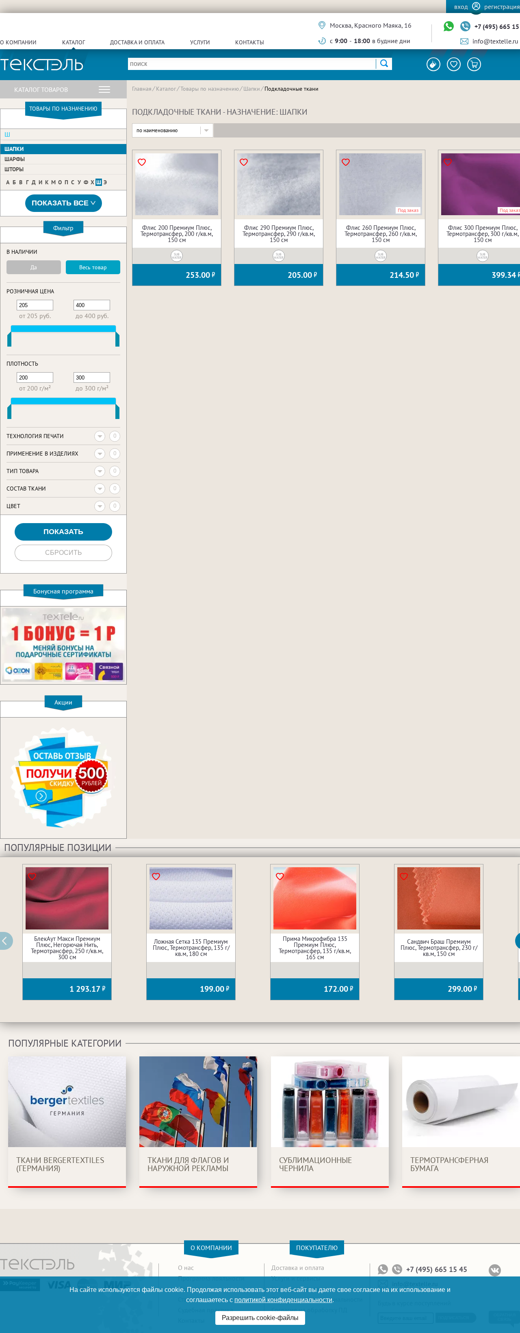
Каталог (73, 42)
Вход (461, 6)
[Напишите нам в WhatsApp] (449, 26)
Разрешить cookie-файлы (260, 1317)
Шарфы (14, 159)
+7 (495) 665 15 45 (436, 1269)
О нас (186, 1267)
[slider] (9, 341)
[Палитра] (433, 64)
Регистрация (502, 6)
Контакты (249, 42)
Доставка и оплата (137, 42)
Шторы (14, 169)
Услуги (200, 42)
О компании (18, 42)
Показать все (60, 203)
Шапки (14, 149)
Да (33, 267)
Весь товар (93, 267)
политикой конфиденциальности (283, 1299)
